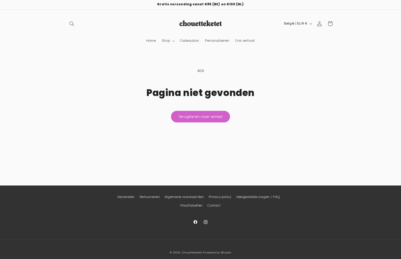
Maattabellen (191, 205)
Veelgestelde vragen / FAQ (258, 197)
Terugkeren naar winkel (200, 116)
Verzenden (126, 197)
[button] (72, 23)
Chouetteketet (192, 252)
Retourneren (149, 197)
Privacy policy (220, 197)
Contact (213, 205)
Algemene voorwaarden (184, 197)
